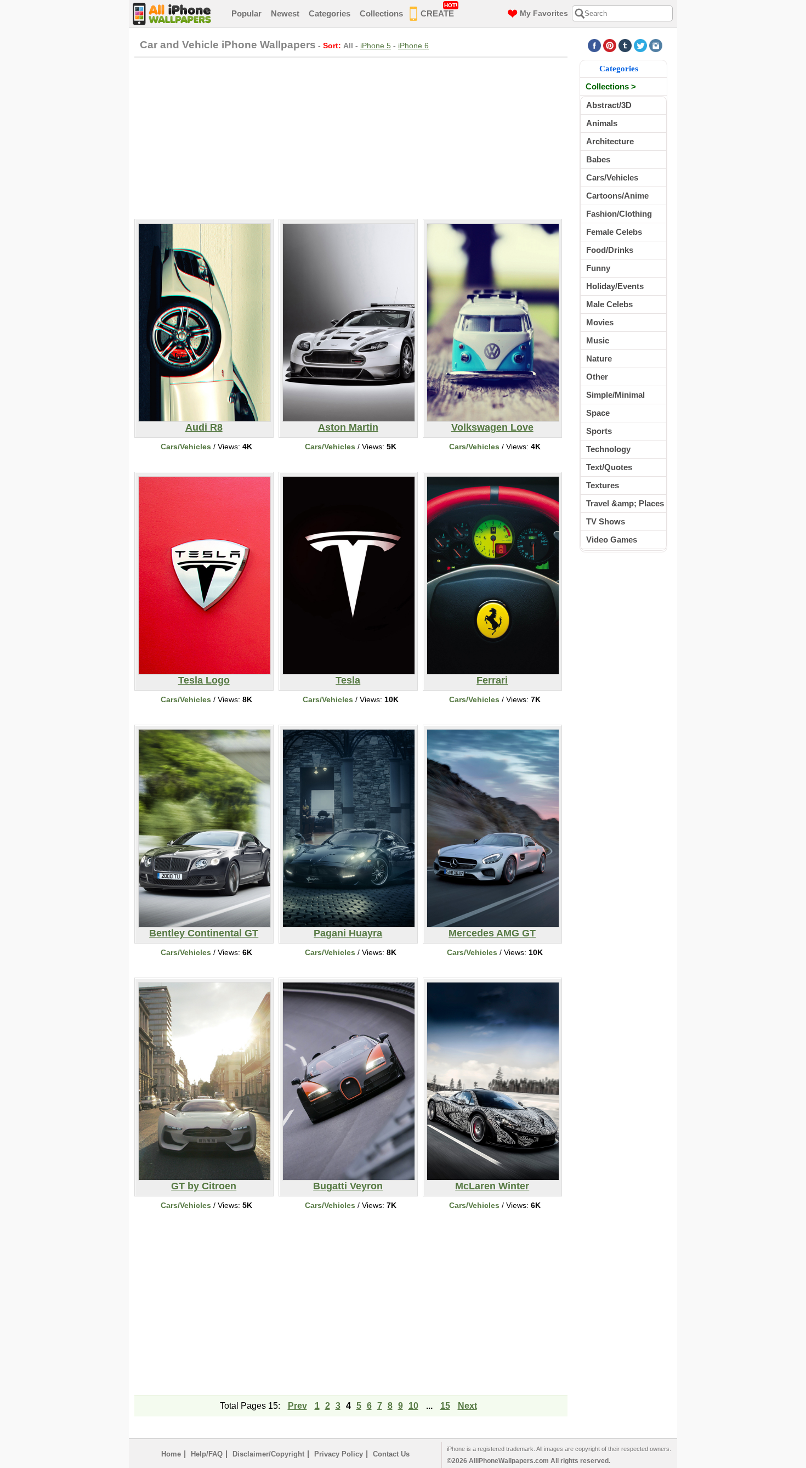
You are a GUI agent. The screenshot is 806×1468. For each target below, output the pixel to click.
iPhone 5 (375, 45)
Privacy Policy (338, 1454)
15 (445, 1405)
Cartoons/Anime (617, 195)
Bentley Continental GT (203, 933)
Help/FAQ (207, 1454)
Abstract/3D (609, 105)
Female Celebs (614, 231)
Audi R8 (204, 427)
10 (413, 1405)
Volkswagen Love (492, 427)
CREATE (439, 10)
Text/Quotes (609, 467)
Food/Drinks (609, 250)
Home (171, 1454)
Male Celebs (609, 304)
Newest (285, 13)
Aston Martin (348, 427)
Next (467, 1405)
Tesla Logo (204, 680)
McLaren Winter (492, 1186)
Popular (246, 13)
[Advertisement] (350, 136)
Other (597, 376)
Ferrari (492, 680)
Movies (600, 322)
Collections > (611, 86)
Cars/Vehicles (186, 446)
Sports (599, 431)
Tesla (348, 680)
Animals (601, 123)
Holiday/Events (615, 286)
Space (598, 412)
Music (597, 340)
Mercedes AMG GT (492, 933)
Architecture (610, 141)
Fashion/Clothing (619, 213)
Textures (602, 485)
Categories (329, 13)
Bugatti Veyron (348, 1186)
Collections (381, 13)
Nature (599, 358)
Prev (297, 1405)
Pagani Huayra (348, 933)
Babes (598, 159)
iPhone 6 (413, 45)
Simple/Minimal (615, 394)
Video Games (611, 539)
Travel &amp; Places (625, 503)
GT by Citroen (203, 1186)
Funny (598, 268)
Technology (608, 449)
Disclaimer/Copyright (268, 1454)
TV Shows (605, 521)
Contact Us (391, 1454)
